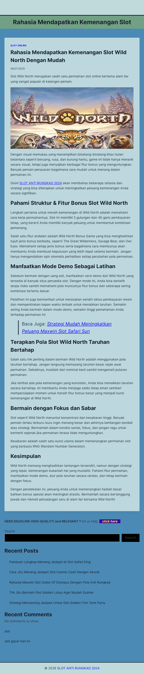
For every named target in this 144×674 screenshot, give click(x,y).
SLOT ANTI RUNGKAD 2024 (78, 668)
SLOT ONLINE (18, 45)
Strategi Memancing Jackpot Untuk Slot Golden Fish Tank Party (57, 603)
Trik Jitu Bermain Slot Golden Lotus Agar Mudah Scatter (51, 592)
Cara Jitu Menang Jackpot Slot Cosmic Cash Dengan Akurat (54, 572)
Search (9, 531)
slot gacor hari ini (17, 641)
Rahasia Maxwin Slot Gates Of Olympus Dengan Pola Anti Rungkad (59, 582)
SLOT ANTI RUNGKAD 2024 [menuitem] (41, 183)
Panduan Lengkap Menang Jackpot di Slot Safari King (50, 562)
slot (7, 631)
